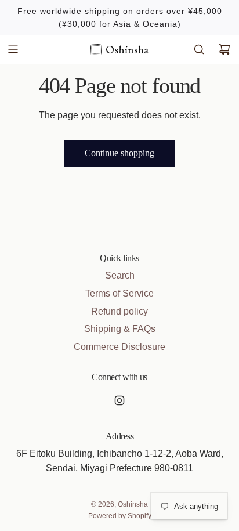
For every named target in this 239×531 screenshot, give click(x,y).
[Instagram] (119, 400)
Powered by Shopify (119, 516)
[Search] (199, 49)
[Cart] (224, 49)
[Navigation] (13, 49)
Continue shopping (119, 153)
